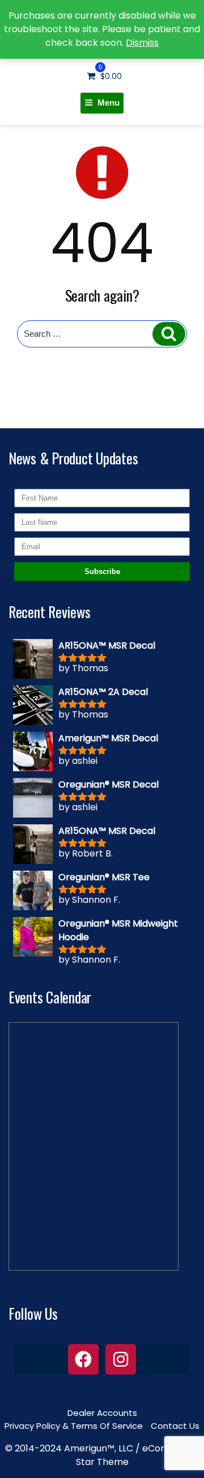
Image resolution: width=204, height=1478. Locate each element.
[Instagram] (120, 1359)
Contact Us (175, 1426)
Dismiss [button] (142, 42)
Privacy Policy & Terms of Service (74, 1426)
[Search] (168, 334)
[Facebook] (83, 1359)
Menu (108, 102)
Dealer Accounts (102, 1413)
